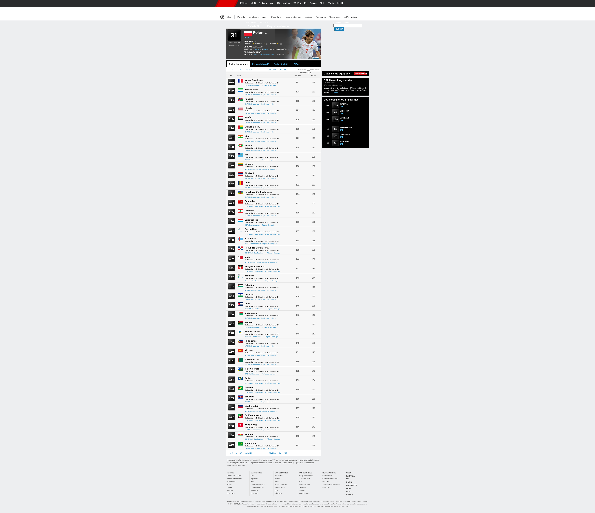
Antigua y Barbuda (254, 266)
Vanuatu (249, 322)
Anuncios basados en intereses (306, 501)
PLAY (348, 491)
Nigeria (265, 49)
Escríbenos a (314, 70)
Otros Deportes (304, 493)
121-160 (260, 69)
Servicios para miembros (331, 484)
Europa (229, 484)
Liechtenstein (252, 406)
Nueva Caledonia (254, 80)
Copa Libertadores (257, 487)
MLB (253, 3)
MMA (300, 481)
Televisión (248, 501)
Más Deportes (279, 10)
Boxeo (277, 481)
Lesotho (249, 294)
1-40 (230, 69)
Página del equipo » (269, 85)
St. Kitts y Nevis (253, 415)
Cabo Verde (345, 134)
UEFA (246, 37)
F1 (305, 3)
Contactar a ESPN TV (330, 478)
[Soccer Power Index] (233, 24)
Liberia (248, 108)
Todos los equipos (239, 64)
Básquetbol (279, 476)
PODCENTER (351, 485)
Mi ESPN (325, 481)
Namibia (249, 99)
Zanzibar (249, 275)
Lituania (249, 164)
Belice (248, 378)
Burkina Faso (346, 127)
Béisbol (277, 478)
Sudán (248, 117)
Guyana (249, 387)
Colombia (254, 493)
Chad (247, 182)
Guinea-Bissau (252, 126)
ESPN (226, 3)
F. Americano (266, 3)
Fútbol (243, 3)
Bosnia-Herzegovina (268, 54)
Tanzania (344, 104)
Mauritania (250, 443)
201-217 (283, 69)
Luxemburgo (251, 220)
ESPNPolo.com (304, 484)
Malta (247, 257)
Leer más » (334, 93)
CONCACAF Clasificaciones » (255, 206)
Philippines (251, 341)
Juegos (341, 10)
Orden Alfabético (282, 64)
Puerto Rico (251, 229)
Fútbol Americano (281, 484)
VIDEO (349, 473)
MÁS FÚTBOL (256, 473)
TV (347, 479)
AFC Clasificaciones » (252, 178)
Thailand (249, 173)
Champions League (258, 484)
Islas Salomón (252, 368)
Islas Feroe (250, 238)
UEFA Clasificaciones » (253, 169)
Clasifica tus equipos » (337, 73)
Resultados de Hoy (234, 476)
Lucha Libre (247, 10)
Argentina (254, 490)
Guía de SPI (254, 26)
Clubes (229, 487)
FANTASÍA (350, 476)
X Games (302, 490)
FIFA (296, 64)
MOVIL (349, 488)
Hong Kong (251, 424)
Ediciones (353, 10)
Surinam (249, 434)
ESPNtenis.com (304, 478)
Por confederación (261, 64)
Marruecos (344, 141)
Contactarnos (327, 476)
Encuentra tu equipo (341, 22)
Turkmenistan (252, 359)
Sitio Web (240, 501)
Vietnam (249, 350)
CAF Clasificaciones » (252, 95)
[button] (373, 3)
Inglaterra (254, 478)
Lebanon (249, 210)
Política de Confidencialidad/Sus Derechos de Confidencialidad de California (320, 506)
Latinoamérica (282, 501)
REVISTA (349, 494)
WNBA (297, 3)
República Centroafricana (258, 192)
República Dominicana (257, 247)
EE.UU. (291, 501)
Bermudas (250, 201)
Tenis (331, 3)
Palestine (249, 285)
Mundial (230, 490)
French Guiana (252, 331)
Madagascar (251, 313)
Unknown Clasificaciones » (254, 281)
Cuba (247, 303)
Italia (252, 481)
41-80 (239, 69)
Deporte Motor (280, 487)
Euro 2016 (231, 493)
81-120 (248, 69)
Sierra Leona (251, 89)
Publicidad (326, 487)
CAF (341, 106)
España (253, 476)
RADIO (349, 482)
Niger (247, 136)
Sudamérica (231, 481)
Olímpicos (278, 493)
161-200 (271, 69)
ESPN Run (302, 487)
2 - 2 (261, 49)
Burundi (249, 145)
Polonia (256, 49)
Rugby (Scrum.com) (306, 476)
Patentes (339, 501)
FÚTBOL (230, 473)
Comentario (302, 70)
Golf (276, 490)
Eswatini (249, 396)
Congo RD (344, 111)
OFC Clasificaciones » (252, 85)
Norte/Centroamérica (234, 478)
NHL (322, 3)
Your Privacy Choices (326, 501)
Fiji (246, 154)
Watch (329, 10)
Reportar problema (260, 501)
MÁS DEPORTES (281, 473)
